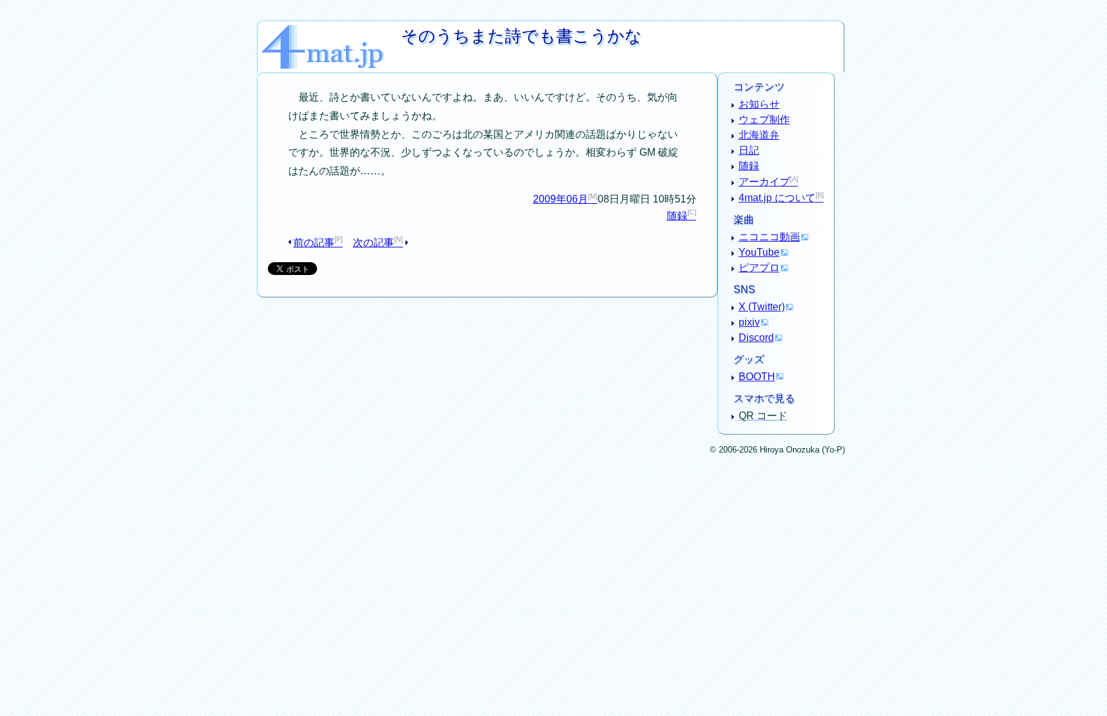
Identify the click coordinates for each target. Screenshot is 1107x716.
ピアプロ (759, 267)
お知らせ (759, 104)
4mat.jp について (777, 197)
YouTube (759, 252)
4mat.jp (331, 29)
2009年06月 (560, 199)
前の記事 (313, 242)
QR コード (763, 415)
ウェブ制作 (764, 119)
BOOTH (757, 376)
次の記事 (373, 242)
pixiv (749, 322)
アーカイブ (764, 181)
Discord (756, 337)
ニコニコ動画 (769, 236)
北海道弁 (759, 134)
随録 (677, 215)
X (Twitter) (762, 306)
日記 (749, 150)
